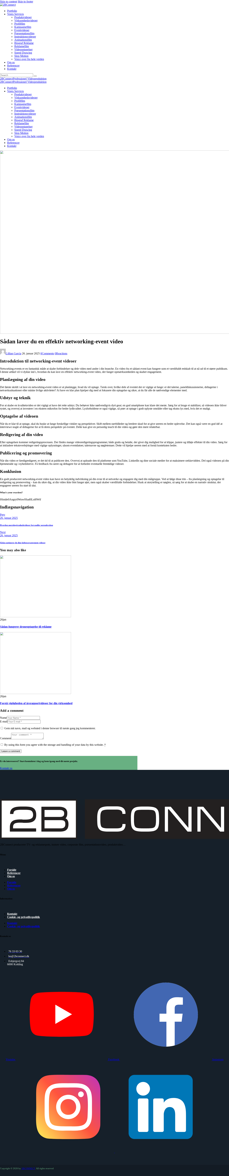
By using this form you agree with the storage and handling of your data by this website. (55, 744)
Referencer (14, 873)
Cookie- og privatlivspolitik (23, 917)
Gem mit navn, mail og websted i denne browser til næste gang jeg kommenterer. (50, 728)
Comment (5, 738)
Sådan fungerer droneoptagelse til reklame (26, 626)
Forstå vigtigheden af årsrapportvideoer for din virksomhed (36, 703)
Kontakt (12, 913)
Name (3, 717)
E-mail (4, 721)
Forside (11, 869)
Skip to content (8, 1)
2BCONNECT (28, 1168)
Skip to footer (25, 1)
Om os (11, 876)
